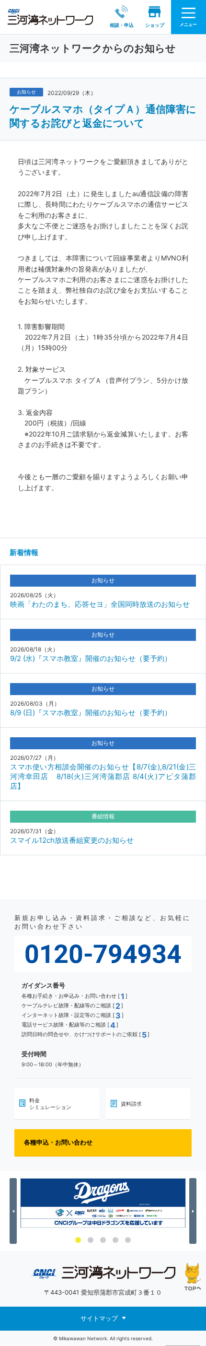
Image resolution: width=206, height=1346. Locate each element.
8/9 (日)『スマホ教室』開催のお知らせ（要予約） (91, 712)
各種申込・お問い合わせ (58, 1142)
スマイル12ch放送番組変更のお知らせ (72, 840)
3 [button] (103, 1240)
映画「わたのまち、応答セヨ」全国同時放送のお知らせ (100, 604)
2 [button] (90, 1240)
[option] (103, 1203)
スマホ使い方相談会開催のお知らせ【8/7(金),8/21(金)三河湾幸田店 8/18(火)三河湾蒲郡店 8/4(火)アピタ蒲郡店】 (103, 776)
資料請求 (131, 1103)
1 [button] (78, 1240)
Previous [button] (14, 1211)
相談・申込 (122, 25)
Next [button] (194, 1211)
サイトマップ (99, 1318)
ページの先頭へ (192, 1276)
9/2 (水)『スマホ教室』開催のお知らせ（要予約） (91, 658)
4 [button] (115, 1240)
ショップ (154, 25)
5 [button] (128, 1240)
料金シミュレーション (50, 1103)
